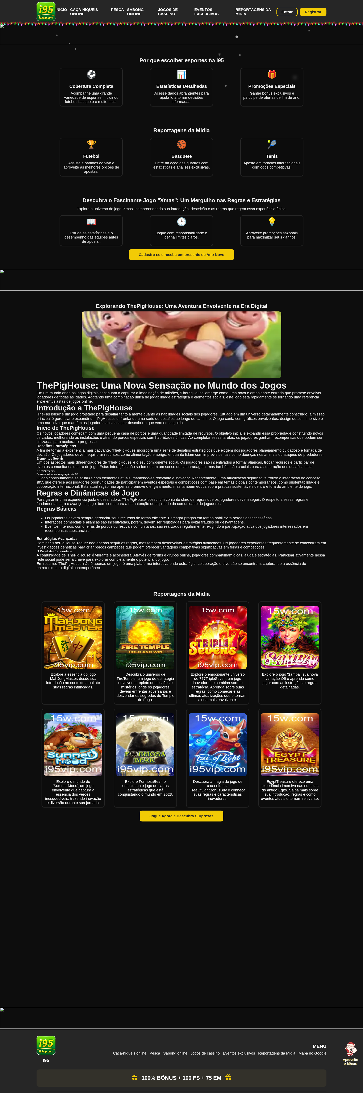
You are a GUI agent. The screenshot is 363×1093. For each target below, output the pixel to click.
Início (61, 10)
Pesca (117, 10)
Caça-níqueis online (84, 12)
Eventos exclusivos (206, 12)
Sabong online (135, 12)
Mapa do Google (312, 1053)
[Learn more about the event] (181, 44)
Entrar (287, 12)
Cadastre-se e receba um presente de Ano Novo (181, 255)
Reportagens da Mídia (276, 1053)
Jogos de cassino (168, 12)
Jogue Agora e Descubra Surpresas (181, 816)
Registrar (313, 12)
